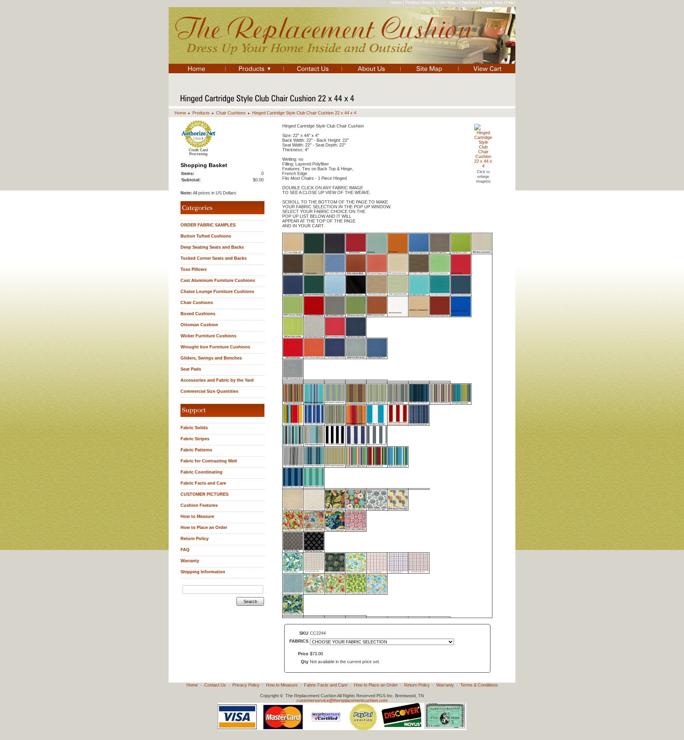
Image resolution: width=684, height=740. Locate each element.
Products (201, 112)
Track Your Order (498, 2)
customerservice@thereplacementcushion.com (342, 700)
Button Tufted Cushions (205, 236)
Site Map (447, 2)
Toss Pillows (193, 269)
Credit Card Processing (198, 152)
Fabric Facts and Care (203, 483)
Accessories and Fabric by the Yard (217, 380)
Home (396, 2)
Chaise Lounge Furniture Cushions (217, 291)
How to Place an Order (203, 527)
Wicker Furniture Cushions (208, 335)
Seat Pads (190, 369)
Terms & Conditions (479, 685)
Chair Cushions (231, 112)
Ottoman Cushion (199, 324)
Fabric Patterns (196, 449)
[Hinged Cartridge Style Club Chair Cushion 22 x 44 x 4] (483, 166)
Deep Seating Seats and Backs (212, 247)
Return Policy (194, 538)
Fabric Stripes (194, 438)
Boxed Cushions (197, 313)
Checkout (468, 2)
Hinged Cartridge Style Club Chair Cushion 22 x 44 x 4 (304, 112)
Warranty (189, 560)
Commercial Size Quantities (209, 391)
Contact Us (215, 685)
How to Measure (197, 516)
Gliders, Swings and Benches (211, 358)
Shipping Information (202, 571)
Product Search (420, 2)
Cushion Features (199, 505)
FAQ (185, 549)
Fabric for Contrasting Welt (208, 460)
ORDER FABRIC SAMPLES (208, 225)
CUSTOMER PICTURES (204, 494)
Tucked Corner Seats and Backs (213, 258)
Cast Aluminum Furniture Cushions (217, 280)
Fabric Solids (194, 427)
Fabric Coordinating (201, 472)
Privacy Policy (246, 685)
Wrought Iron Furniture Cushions (215, 346)
